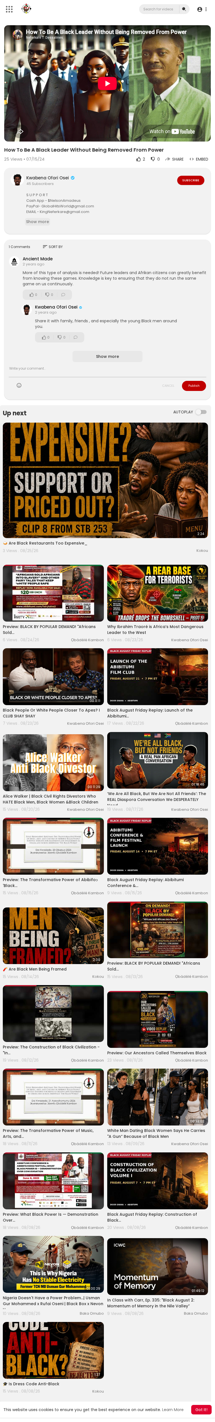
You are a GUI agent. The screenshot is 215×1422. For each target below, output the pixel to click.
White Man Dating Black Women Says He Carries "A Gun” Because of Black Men (156, 1133)
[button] (201, 9)
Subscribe (190, 180)
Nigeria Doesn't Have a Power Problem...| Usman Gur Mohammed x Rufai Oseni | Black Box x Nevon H (53, 1303)
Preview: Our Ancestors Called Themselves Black (157, 1053)
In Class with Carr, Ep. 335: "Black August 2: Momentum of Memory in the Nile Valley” (150, 1303)
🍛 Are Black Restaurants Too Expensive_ (45, 543)
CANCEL (168, 385)
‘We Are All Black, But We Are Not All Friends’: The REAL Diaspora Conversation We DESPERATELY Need (156, 799)
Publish (194, 385)
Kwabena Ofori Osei (48, 178)
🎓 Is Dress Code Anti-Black (31, 1384)
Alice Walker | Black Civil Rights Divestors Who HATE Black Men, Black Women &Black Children (50, 799)
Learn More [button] (173, 1409)
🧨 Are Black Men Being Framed (35, 969)
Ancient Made (38, 259)
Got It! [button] (201, 1409)
